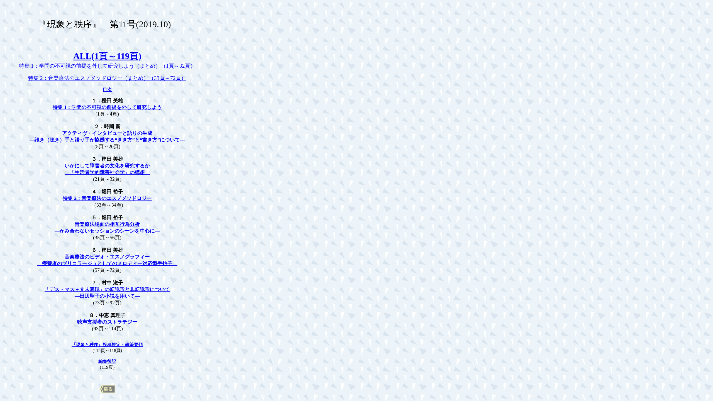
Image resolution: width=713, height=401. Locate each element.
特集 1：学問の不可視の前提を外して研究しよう (107, 107)
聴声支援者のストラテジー (107, 322)
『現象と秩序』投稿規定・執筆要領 (107, 344)
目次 (107, 89)
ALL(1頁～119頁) (107, 56)
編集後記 (107, 361)
